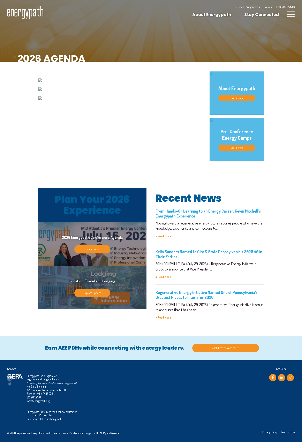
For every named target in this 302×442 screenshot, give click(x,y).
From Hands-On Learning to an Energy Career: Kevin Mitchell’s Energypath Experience (208, 213)
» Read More (163, 236)
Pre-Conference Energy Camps (237, 134)
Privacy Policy (270, 432)
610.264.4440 (285, 7)
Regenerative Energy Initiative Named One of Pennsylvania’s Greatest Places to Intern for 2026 (207, 295)
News (268, 7)
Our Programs (249, 7)
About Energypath (211, 14)
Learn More (237, 98)
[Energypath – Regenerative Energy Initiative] (25, 12)
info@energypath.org (38, 401)
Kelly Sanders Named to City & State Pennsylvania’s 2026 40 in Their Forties (209, 254)
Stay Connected (261, 14)
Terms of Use (288, 432)
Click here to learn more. (225, 348)
